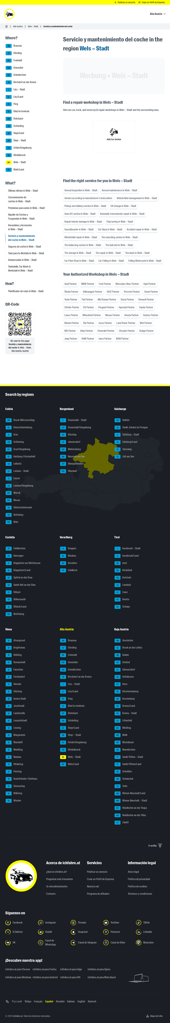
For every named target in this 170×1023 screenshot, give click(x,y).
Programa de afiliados (98, 893)
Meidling (15, 749)
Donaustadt (17, 662)
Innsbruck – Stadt (129, 548)
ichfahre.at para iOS (70, 977)
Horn (121, 684)
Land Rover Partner (125, 323)
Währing (15, 793)
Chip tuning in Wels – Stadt (119, 221)
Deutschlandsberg (20, 427)
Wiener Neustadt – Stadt (131, 800)
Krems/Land (126, 706)
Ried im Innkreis (18, 111)
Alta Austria (18, 26)
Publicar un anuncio (97, 872)
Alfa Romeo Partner (106, 299)
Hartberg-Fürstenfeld (21, 456)
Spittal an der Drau (20, 577)
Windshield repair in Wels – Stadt (80, 237)
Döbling (15, 655)
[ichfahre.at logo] (9, 14)
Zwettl (123, 822)
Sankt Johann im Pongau (132, 427)
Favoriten (15, 669)
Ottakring (15, 764)
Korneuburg (126, 698)
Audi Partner (70, 284)
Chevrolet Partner (105, 331)
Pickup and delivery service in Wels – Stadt (85, 206)
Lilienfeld (124, 720)
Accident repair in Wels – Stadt (142, 229)
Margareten (16, 735)
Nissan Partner (112, 315)
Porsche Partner (132, 291)
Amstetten (124, 640)
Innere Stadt (17, 698)
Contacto (51, 893)
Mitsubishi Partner (92, 315)
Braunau (15, 46)
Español (49, 1001)
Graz (13, 434)
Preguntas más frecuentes (59, 879)
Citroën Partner (71, 307)
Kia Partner (88, 323)
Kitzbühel (124, 570)
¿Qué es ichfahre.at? (56, 872)
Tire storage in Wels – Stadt (77, 253)
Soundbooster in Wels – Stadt (78, 229)
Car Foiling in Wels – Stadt (111, 260)
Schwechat (124, 778)
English (81, 1001)
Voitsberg (15, 514)
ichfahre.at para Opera (99, 969)
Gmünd (123, 662)
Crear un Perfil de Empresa (100, 879)
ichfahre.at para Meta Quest (99, 977)
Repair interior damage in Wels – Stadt (83, 221)
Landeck (124, 585)
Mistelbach (125, 742)
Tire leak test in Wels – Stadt (119, 245)
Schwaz (123, 606)
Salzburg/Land (127, 442)
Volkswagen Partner (92, 291)
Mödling (123, 728)
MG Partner (70, 331)
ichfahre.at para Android (44, 977)
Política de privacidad (139, 879)
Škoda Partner (71, 291)
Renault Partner (146, 299)
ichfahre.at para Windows (17, 977)
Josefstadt (16, 706)
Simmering (16, 786)
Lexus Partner (71, 315)
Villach (14, 592)
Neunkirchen (126, 749)
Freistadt (15, 60)
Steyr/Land (16, 133)
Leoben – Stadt (18, 471)
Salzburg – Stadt (128, 434)
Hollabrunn (125, 677)
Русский (17, 1001)
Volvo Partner (86, 331)
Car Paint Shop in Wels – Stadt (79, 260)
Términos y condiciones (140, 893)
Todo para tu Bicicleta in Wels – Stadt (26, 253)
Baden (123, 655)
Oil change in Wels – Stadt (123, 206)
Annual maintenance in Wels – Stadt (119, 190)
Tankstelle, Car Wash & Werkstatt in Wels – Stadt (20, 268)
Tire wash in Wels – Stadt (137, 253)
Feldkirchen (17, 548)
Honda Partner (131, 315)
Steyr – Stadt (17, 140)
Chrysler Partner (127, 331)
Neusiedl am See (73, 456)
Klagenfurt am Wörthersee (24, 563)
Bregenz (69, 548)
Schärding (16, 126)
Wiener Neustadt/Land (130, 793)
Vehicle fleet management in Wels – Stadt (137, 198)
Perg (13, 104)
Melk (122, 735)
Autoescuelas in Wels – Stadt (22, 260)
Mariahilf (15, 742)
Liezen (14, 478)
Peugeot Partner (106, 307)
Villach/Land (17, 606)
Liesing (14, 728)
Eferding (15, 53)
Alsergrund (16, 640)
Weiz (12, 522)
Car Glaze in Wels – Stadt (110, 229)
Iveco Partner (105, 338)
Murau (13, 500)
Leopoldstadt (17, 720)
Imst (122, 563)
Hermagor (16, 555)
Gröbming (16, 442)
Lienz (122, 592)
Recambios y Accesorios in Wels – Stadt (20, 227)
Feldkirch (70, 570)
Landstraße (16, 713)
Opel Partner (149, 284)
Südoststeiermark (20, 507)
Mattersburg (71, 449)
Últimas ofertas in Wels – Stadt (23, 190)
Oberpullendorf (73, 464)
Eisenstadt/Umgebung (76, 427)
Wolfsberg (15, 614)
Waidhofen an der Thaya (131, 808)
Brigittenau (16, 647)
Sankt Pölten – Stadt (130, 757)
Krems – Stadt (127, 713)
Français (38, 1001)
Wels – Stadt (33, 26)
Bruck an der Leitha (129, 647)
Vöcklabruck (17, 155)
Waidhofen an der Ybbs (131, 815)
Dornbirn (69, 563)
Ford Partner (105, 284)
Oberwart (69, 471)
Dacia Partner (127, 299)
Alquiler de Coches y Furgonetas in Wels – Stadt (21, 216)
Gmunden (15, 67)
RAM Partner (88, 338)
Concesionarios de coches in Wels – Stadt (19, 199)
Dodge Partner (146, 331)
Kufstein (124, 577)
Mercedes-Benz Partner (127, 284)
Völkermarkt (17, 599)
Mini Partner (146, 323)
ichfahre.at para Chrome (17, 969)
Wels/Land (15, 169)
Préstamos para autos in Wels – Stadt (26, 208)
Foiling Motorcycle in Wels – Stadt (144, 260)
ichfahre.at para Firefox (44, 969)
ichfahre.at (18, 1016)
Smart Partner (151, 291)
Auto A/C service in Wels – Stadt (79, 214)
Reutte (123, 599)
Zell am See (125, 456)
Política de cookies (137, 886)
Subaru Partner (150, 315)
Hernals (14, 684)
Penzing (15, 771)
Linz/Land (15, 97)
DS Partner (88, 307)
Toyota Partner (146, 307)
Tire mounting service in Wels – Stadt (119, 237)
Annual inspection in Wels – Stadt (80, 190)
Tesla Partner (70, 299)
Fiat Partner (87, 299)
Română (60, 1001)
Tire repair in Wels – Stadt (108, 253)
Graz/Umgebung (18, 449)
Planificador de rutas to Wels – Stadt (25, 291)
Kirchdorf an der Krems (22, 82)
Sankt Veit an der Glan (22, 585)
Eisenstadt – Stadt (74, 420)
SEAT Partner (113, 291)
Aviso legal (133, 872)
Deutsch (92, 1001)
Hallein (123, 420)
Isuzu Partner (105, 323)
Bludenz (69, 555)
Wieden (14, 800)
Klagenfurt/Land (19, 570)
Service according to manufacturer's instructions (88, 198)
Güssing (69, 434)
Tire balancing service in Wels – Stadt (82, 245)
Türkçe (28, 1001)
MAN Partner (122, 338)
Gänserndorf (126, 669)
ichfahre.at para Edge (71, 969)
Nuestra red (93, 886)
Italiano (71, 1001)
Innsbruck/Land (128, 555)
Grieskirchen (16, 75)
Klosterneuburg (128, 691)
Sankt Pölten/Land (129, 764)
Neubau (14, 757)
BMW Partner (87, 284)
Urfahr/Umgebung (19, 147)
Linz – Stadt (16, 89)
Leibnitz (15, 464)
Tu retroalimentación (56, 886)
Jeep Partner (70, 338)
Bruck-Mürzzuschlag (21, 420)
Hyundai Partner (127, 307)
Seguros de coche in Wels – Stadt (24, 246)
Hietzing (15, 691)
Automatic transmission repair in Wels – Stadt (122, 214)
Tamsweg (124, 449)
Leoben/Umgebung (20, 485)
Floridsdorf (16, 677)
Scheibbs (124, 771)
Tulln (122, 786)
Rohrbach (15, 118)
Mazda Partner (71, 323)
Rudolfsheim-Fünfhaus (23, 778)
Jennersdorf (71, 442)
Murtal (13, 493)
